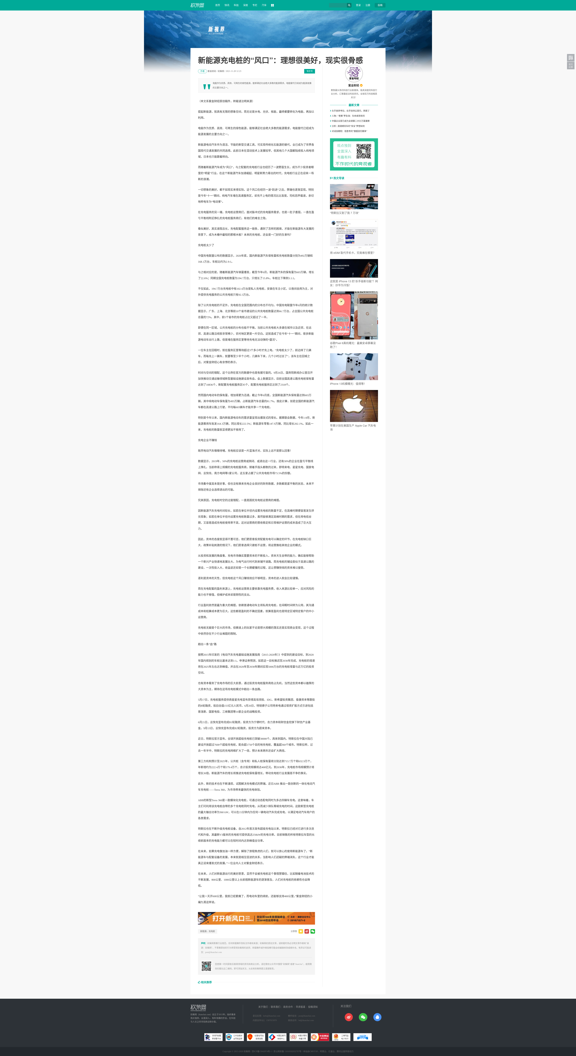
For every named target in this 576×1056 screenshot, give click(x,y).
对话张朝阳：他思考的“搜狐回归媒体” (349, 131)
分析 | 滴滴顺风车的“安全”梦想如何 (348, 126)
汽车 (264, 5)
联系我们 (275, 1007)
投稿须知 (313, 1007)
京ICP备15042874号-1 (262, 1051)
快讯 (227, 5)
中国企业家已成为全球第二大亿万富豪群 (350, 121)
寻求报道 (300, 1007)
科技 (236, 5)
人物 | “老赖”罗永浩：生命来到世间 (348, 116)
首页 (217, 5)
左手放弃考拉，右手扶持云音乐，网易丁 (350, 111)
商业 (292, 627)
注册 (367, 5)
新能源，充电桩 (207, 931)
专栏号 (309, 71)
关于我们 (263, 1007)
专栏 (254, 5)
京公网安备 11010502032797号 (287, 1051)
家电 (311, 467)
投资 (305, 167)
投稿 (380, 5)
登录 (358, 5)
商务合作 (288, 1007)
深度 (245, 5)
